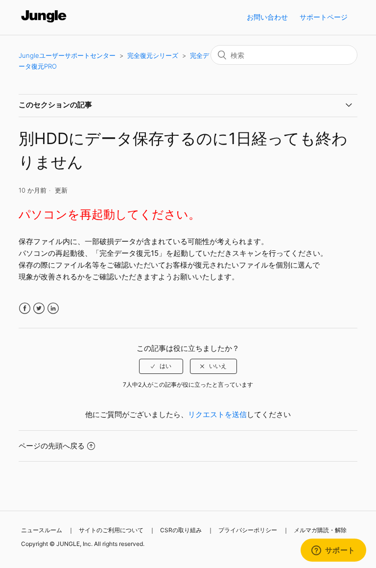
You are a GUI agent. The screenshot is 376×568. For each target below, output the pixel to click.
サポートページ (324, 17)
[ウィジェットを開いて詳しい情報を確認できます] (333, 551)
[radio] (161, 366)
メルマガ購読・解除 (320, 530)
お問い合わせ (267, 17)
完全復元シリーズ (152, 55)
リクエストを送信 (217, 414)
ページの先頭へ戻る (52, 445)
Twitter (39, 308)
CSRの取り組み (181, 530)
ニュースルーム (41, 530)
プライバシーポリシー (247, 530)
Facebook (25, 308)
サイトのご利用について (111, 530)
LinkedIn (53, 308)
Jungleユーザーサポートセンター (67, 55)
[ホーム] (44, 22)
